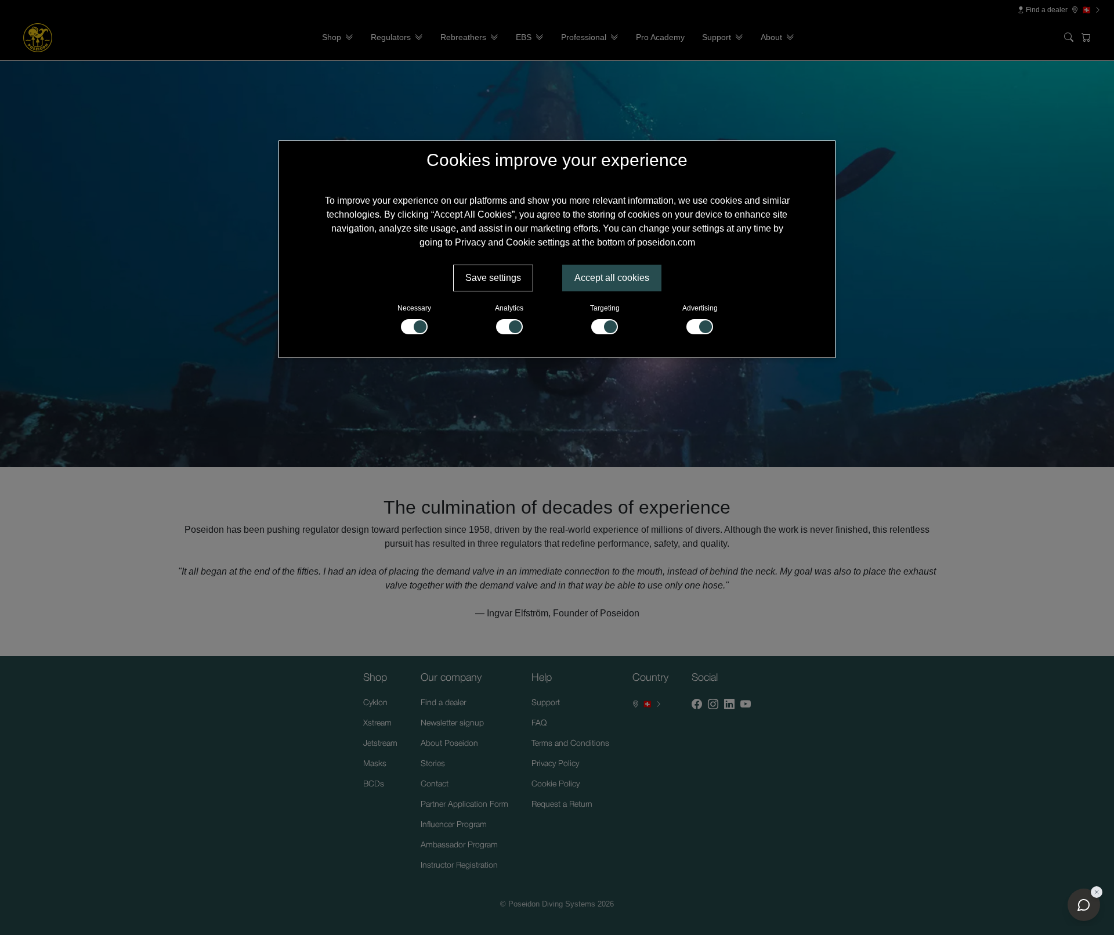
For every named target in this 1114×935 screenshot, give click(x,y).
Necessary (414, 308)
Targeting (605, 308)
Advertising (700, 308)
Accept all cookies (611, 278)
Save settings (493, 278)
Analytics (509, 308)
